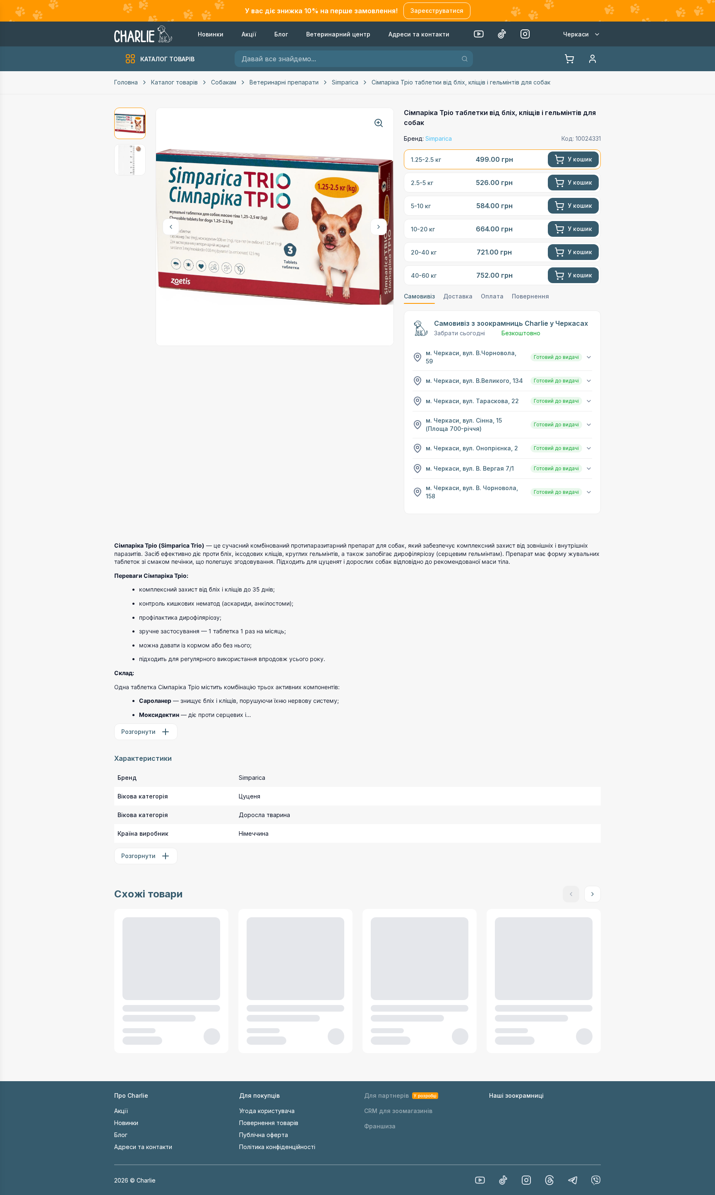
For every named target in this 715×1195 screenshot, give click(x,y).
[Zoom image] (378, 123)
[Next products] (378, 227)
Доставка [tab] (458, 296)
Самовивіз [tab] (419, 296)
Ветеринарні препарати (284, 82)
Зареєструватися (436, 10)
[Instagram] (525, 34)
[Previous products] (171, 227)
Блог (120, 1134)
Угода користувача (267, 1110)
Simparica (345, 82)
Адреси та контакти (143, 1146)
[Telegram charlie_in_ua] (573, 1180)
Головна (126, 82)
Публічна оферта (263, 1134)
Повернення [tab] (530, 296)
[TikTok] (502, 34)
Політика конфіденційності (277, 1146)
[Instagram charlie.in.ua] (526, 1180)
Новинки (126, 1122)
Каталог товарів (174, 82)
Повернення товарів (268, 1122)
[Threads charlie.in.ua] (549, 1180)
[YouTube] (479, 34)
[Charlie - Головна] (143, 34)
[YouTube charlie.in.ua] (480, 1180)
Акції (121, 1110)
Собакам (223, 82)
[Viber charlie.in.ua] (596, 1180)
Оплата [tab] (492, 296)
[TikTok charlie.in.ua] (503, 1180)
